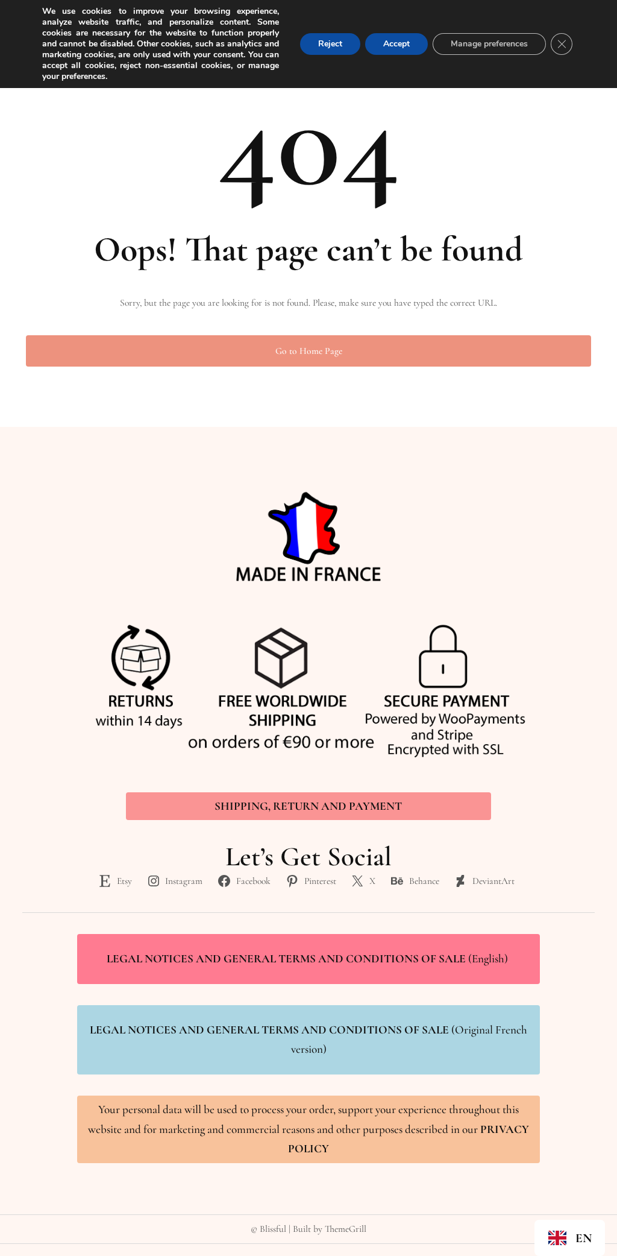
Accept (396, 43)
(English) (308, 958)
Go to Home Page (308, 351)
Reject (330, 43)
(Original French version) (308, 1040)
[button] (569, 1238)
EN (583, 1238)
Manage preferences (489, 43)
